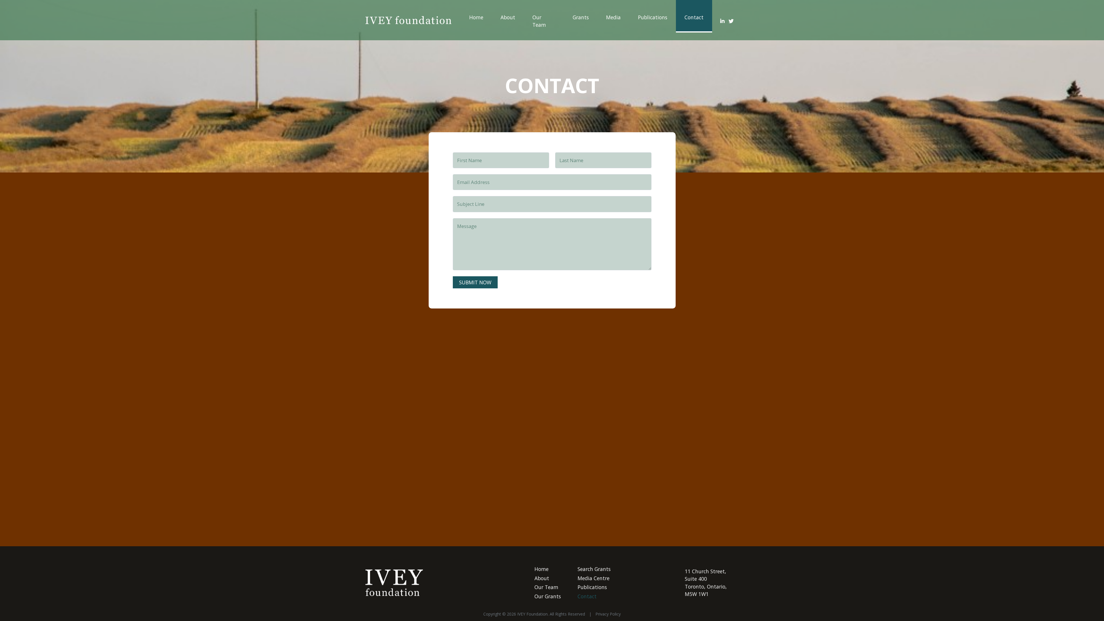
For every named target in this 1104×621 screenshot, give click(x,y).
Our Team (539, 21)
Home (476, 17)
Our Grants (547, 596)
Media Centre (594, 578)
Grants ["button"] (581, 17)
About (508, 17)
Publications (652, 17)
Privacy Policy (608, 614)
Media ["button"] (613, 17)
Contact (694, 17)
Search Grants (594, 569)
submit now (475, 282)
